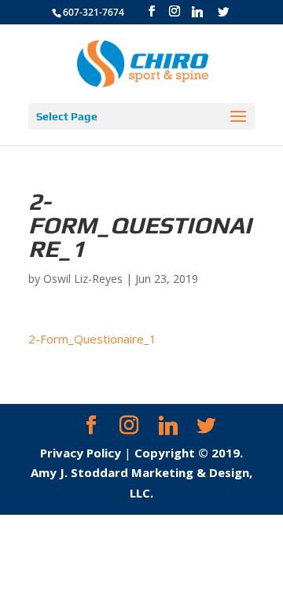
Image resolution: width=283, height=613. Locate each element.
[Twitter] (223, 11)
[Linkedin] (197, 11)
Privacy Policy (80, 453)
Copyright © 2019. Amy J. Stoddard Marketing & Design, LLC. (141, 473)
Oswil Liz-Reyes (83, 278)
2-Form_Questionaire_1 (92, 339)
